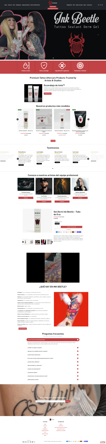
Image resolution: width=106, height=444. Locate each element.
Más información (22, 328)
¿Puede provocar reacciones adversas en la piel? (37, 376)
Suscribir (68, 401)
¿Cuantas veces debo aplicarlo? (34, 369)
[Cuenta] (100, 5)
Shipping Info (69, 4)
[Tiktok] (29, 442)
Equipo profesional (26, 4)
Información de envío (61, 428)
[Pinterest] (31, 442)
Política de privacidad (65, 403)
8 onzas (57, 223)
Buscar (61, 424)
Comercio (10, 4)
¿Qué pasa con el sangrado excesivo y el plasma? (37, 351)
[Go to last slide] (18, 119)
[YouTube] (33, 442)
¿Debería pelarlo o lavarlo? (33, 379)
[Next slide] (88, 119)
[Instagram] (27, 442)
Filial (74, 4)
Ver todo (53, 140)
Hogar (6, 4)
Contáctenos (89, 4)
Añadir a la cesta (71, 227)
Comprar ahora (52, 6)
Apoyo (85, 4)
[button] (98, 5)
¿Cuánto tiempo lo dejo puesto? (34, 354)
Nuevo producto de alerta (52, 8)
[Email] (34, 442)
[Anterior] (25, 128)
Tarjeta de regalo (79, 4)
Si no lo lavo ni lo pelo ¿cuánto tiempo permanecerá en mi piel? (40, 358)
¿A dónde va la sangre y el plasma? (35, 347)
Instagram (26, 197)
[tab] (52, 168)
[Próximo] (27, 128)
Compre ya (68, 229)
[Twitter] (25, 442)
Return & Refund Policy (35, 4)
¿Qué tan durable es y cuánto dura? (35, 365)
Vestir (14, 4)
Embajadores (18, 4)
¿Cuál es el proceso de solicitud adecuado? (36, 339)
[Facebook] (23, 442)
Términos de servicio (58, 403)
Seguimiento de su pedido (60, 430)
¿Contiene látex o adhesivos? (33, 361)
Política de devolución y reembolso (61, 427)
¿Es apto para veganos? (32, 372)
